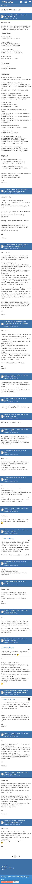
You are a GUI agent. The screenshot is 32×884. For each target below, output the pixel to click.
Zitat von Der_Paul (8, 699)
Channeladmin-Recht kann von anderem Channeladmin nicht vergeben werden (16, 691)
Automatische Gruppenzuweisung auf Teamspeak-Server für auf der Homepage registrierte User (16, 323)
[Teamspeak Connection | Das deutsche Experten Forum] (7, 2)
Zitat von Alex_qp (8, 539)
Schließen (16, 882)
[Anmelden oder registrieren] (25, 2)
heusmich (6, 18)
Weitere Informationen (7, 882)
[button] (29, 2)
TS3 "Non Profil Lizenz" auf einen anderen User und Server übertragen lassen (16, 190)
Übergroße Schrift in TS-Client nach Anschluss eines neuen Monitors (14, 821)
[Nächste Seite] (19, 856)
